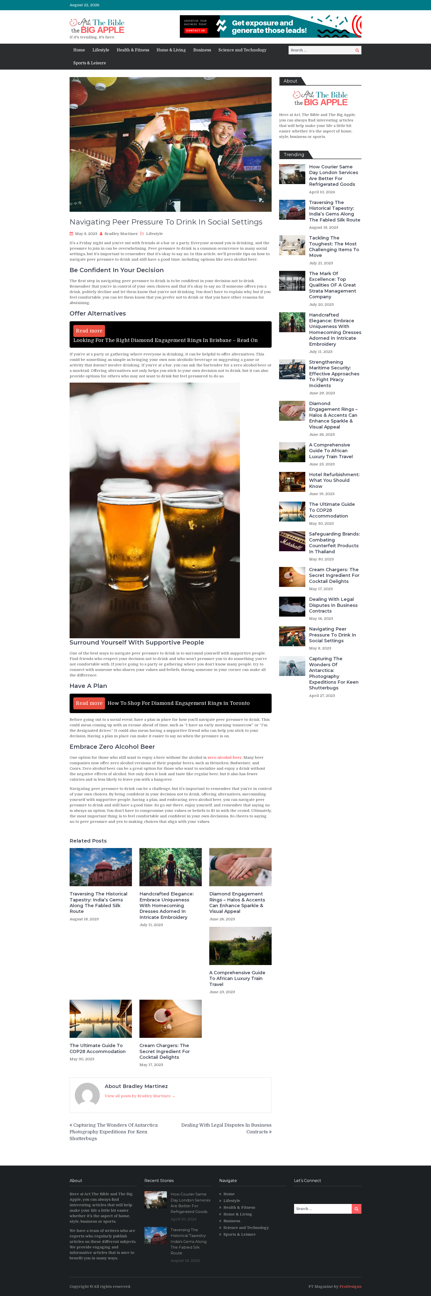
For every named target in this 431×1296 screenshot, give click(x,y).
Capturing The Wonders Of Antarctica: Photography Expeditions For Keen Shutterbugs (114, 1132)
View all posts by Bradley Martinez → (140, 1096)
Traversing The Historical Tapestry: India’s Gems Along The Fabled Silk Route (98, 902)
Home (79, 50)
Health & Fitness (133, 50)
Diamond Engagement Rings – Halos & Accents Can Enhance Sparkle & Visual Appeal (237, 902)
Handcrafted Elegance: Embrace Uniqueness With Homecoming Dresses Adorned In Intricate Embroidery (166, 905)
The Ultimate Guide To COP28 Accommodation (98, 1048)
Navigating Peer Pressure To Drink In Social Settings (332, 635)
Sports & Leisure (89, 63)
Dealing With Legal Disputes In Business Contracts (333, 605)
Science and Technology (242, 50)
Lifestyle (101, 50)
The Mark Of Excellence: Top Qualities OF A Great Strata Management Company (332, 285)
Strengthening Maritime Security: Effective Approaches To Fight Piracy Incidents (334, 373)
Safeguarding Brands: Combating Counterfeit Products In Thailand (334, 542)
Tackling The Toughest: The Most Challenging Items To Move (334, 246)
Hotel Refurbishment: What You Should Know (334, 480)
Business (202, 50)
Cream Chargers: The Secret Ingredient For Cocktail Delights (164, 1051)
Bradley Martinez (121, 233)
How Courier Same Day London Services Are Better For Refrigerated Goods (333, 175)
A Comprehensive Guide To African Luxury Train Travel (237, 978)
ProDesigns (350, 1286)
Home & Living (171, 50)
